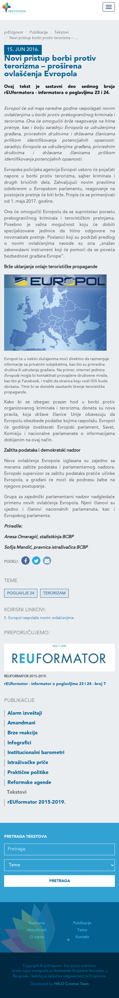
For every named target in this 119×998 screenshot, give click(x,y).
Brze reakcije (22, 732)
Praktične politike (27, 772)
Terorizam (54, 593)
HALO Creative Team (71, 984)
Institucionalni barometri (35, 752)
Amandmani (21, 723)
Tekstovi (61, 32)
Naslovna (37, 923)
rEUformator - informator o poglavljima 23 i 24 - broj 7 (55, 684)
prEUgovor (13, 32)
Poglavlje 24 (20, 593)
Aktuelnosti (36, 930)
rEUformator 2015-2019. (36, 802)
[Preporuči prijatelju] (46, 562)
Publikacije (39, 32)
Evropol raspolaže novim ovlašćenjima (41, 618)
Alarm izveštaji (24, 713)
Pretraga (59, 881)
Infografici (19, 742)
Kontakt (82, 937)
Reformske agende (29, 782)
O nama (37, 937)
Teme (82, 930)
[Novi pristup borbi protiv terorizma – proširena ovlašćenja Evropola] (55, 312)
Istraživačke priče (27, 762)
